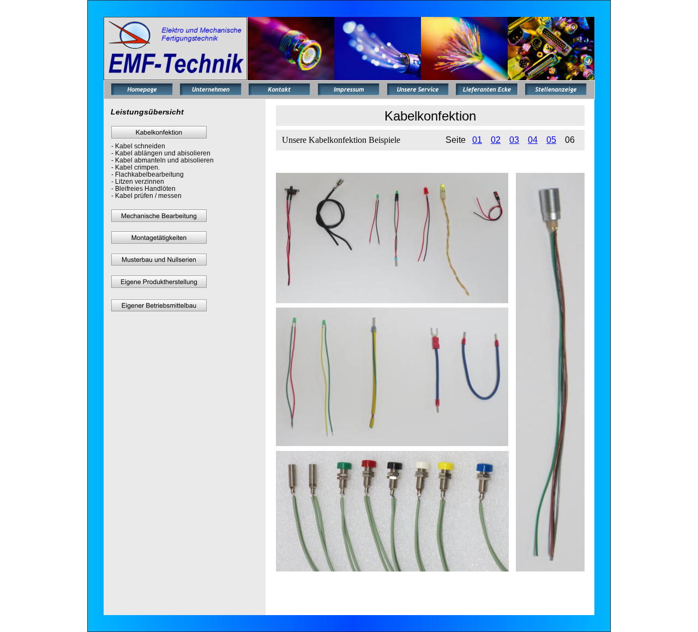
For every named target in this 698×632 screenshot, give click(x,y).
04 (533, 140)
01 (477, 140)
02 (496, 140)
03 (514, 140)
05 (551, 140)
